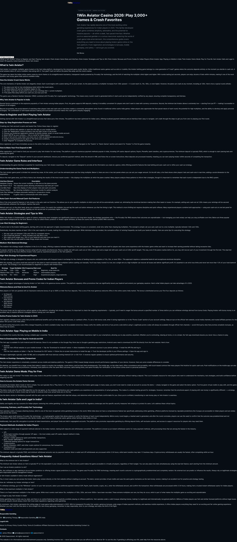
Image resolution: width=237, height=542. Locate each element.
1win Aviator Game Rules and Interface (64, 59)
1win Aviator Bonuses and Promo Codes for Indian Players (128, 59)
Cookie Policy (22, 525)
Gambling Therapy (10, 518)
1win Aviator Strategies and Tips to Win (93, 59)
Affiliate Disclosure (48, 525)
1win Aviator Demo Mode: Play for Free (196, 59)
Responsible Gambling (27, 518)
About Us (3, 525)
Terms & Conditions (34, 525)
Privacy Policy (12, 525)
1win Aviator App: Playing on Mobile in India (165, 59)
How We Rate (60, 525)
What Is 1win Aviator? (8, 59)
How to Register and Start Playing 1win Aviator (33, 59)
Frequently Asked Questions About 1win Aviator (22, 61)
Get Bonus (80, 53)
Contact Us (85, 525)
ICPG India (40, 518)
